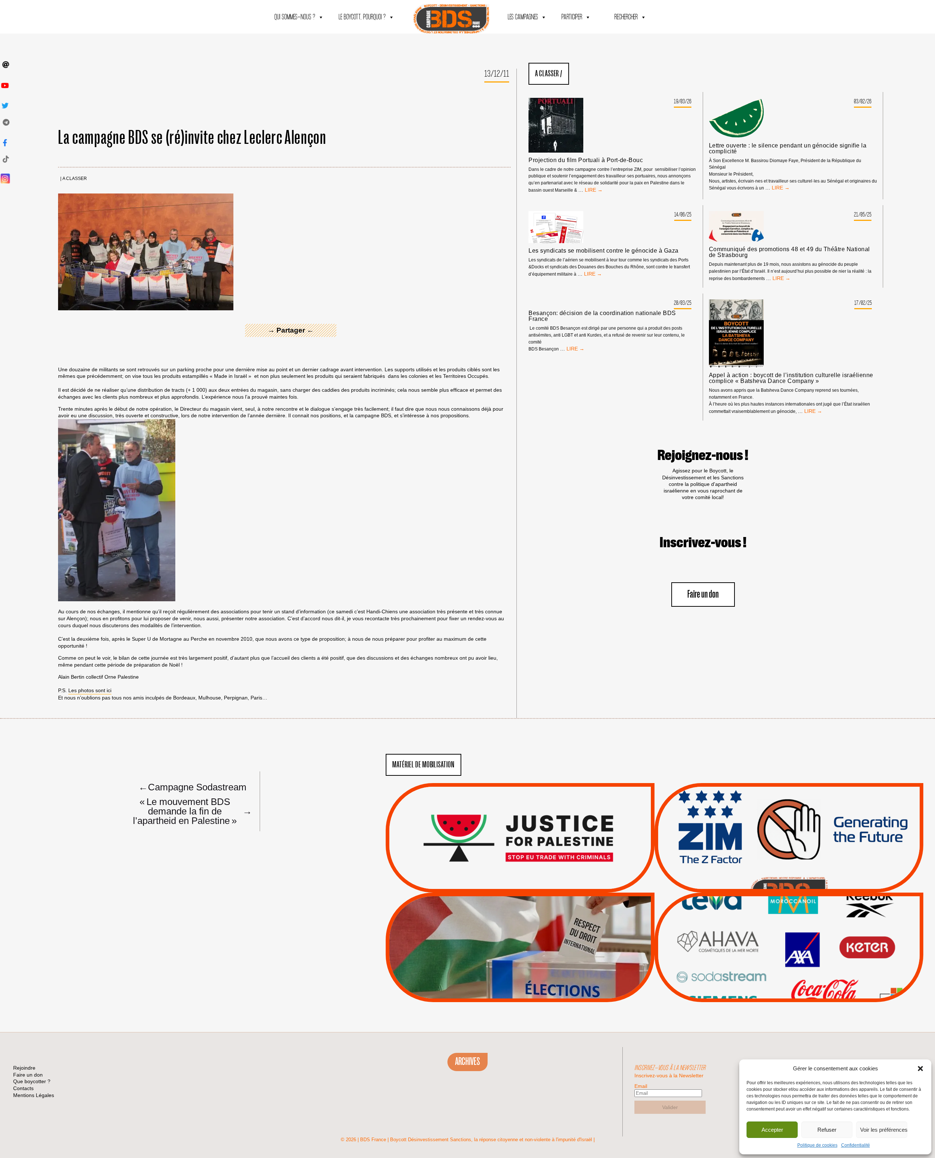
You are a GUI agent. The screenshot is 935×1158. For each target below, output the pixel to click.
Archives (467, 1061)
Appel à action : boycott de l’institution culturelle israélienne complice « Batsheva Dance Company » (791, 378)
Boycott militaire (789, 868)
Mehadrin (778, 971)
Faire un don (703, 594)
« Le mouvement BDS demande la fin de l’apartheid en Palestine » (190, 810)
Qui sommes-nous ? (294, 17)
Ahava (799, 925)
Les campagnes (523, 17)
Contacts (23, 1088)
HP (801, 943)
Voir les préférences (883, 1130)
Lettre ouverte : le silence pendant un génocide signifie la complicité (787, 148)
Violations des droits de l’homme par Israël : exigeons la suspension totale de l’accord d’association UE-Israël (520, 828)
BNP (787, 934)
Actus (509, 884)
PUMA (800, 971)
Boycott (776, 915)
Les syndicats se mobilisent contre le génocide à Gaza (603, 251)
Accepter (772, 1130)
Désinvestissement (813, 915)
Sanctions (531, 875)
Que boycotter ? (788, 903)
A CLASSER (74, 179)
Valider (670, 1107)
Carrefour (781, 943)
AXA (772, 934)
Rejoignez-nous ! (702, 455)
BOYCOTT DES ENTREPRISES (789, 857)
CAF (803, 934)
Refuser (826, 1130)
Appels (505, 875)
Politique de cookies (817, 1145)
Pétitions (531, 884)
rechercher (626, 17)
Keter (788, 952)
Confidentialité (855, 1145)
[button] (920, 1068)
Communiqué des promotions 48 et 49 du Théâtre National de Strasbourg (789, 252)
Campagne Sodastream (192, 787)
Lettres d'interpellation (789, 877)
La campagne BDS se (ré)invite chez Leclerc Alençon (192, 138)
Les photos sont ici (89, 690)
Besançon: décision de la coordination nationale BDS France (602, 316)
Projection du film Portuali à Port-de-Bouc (585, 160)
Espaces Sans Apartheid (520, 966)
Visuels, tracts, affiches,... (789, 990)
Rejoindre (24, 1068)
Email (640, 1086)
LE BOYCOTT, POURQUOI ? (362, 17)
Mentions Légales (33, 1095)
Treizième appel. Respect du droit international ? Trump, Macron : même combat (788, 817)
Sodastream (787, 980)
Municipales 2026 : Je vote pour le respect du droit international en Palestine (520, 927)
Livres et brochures (788, 962)
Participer (571, 17)
